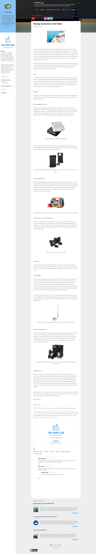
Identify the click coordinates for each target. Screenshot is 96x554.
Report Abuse (3, 89)
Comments (5, 83)
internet (46, 451)
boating (36, 451)
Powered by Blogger (56, 545)
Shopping (42, 9)
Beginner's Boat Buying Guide (53, 9)
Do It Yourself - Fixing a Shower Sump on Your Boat (45, 516)
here (75, 408)
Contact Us (73, 9)
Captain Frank (8, 12)
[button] (77, 23)
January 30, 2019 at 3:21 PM (50, 458)
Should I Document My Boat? (40, 530)
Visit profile (8, 27)
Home (37, 9)
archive (39, 408)
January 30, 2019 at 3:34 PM (49, 466)
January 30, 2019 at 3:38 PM (53, 472)
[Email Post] (34, 449)
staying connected (65, 451)
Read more (75, 513)
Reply (39, 464)
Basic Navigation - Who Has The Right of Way (43, 503)
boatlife (41, 451)
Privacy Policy (65, 9)
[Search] (80, 3)
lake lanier (52, 451)
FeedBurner (59, 443)
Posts (4, 81)
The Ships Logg (38, 2)
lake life (58, 451)
